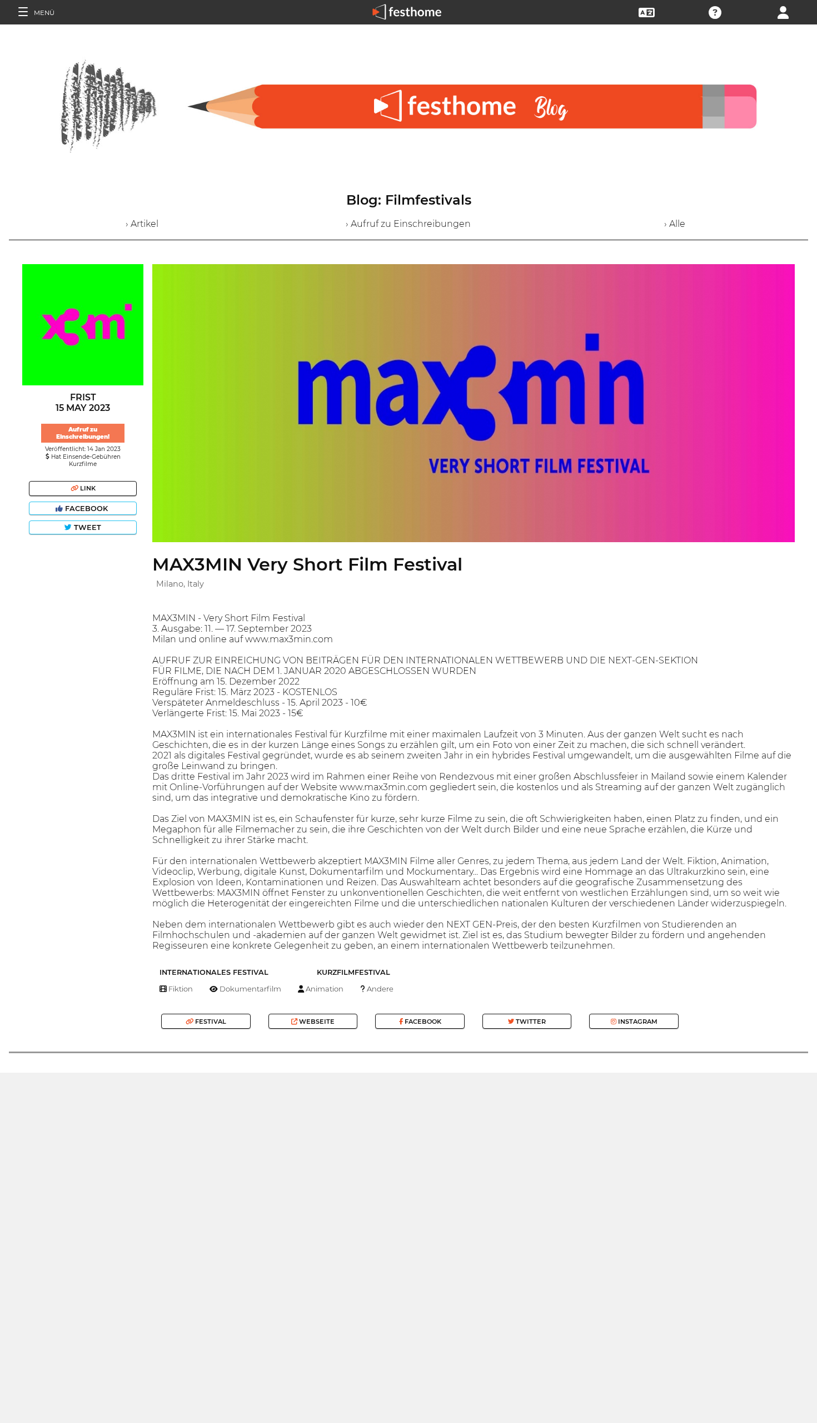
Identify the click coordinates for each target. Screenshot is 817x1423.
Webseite (316, 1021)
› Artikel (142, 224)
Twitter (530, 1021)
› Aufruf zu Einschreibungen (408, 224)
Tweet (86, 527)
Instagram (636, 1021)
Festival (209, 1021)
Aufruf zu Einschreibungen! (82, 433)
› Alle (674, 224)
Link (87, 488)
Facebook (86, 508)
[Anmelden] (783, 11)
